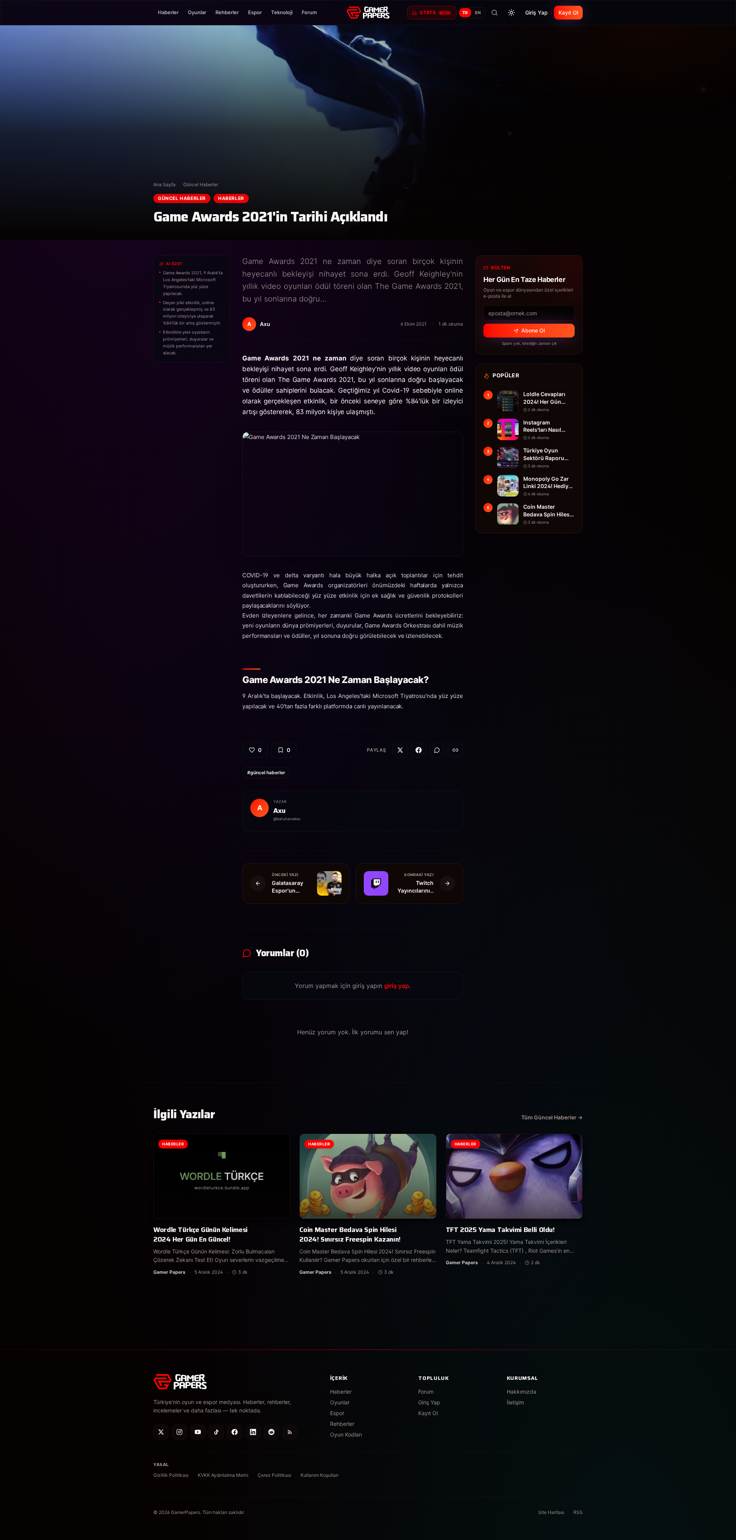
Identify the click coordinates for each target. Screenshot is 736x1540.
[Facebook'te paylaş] (418, 750)
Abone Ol (533, 331)
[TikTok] (216, 1432)
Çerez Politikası (274, 1475)
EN (478, 12)
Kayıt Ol (568, 12)
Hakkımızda (521, 1391)
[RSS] (289, 1432)
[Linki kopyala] (455, 750)
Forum (309, 12)
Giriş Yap (536, 12)
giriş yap (396, 986)
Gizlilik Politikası (171, 1475)
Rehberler (227, 12)
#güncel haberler (266, 772)
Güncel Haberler (200, 184)
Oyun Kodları (346, 1434)
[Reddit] (271, 1432)
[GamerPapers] (368, 13)
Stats (435, 12)
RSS (578, 1512)
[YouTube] (197, 1432)
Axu (279, 810)
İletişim (515, 1402)
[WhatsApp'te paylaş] (437, 750)
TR (465, 12)
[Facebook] (234, 1432)
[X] (161, 1432)
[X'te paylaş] (400, 750)
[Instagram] (179, 1432)
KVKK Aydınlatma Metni (223, 1475)
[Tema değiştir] (511, 12)
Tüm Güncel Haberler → (552, 1117)
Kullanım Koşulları (319, 1475)
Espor (255, 12)
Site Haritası (551, 1512)
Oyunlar (197, 12)
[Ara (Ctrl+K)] (494, 12)
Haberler (168, 12)
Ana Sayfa (164, 184)
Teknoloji (281, 12)
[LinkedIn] (253, 1432)
